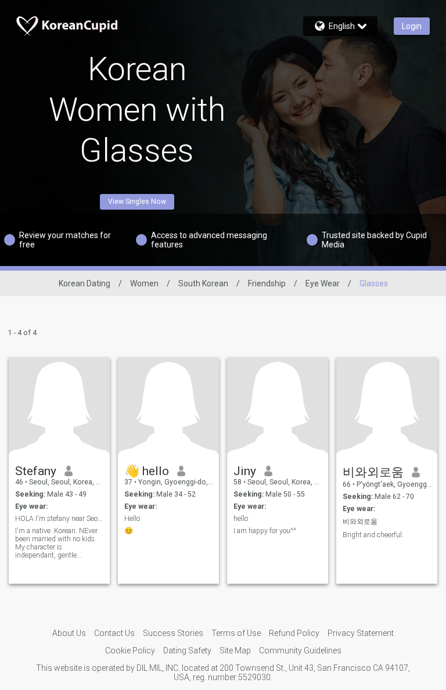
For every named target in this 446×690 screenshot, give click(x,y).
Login (412, 26)
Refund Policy (294, 633)
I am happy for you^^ (264, 531)
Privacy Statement (361, 633)
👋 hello (146, 471)
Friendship (267, 283)
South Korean (203, 283)
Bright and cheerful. (373, 535)
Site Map (235, 650)
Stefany (35, 471)
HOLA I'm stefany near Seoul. (59, 519)
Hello (132, 519)
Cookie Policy (130, 650)
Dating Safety (187, 650)
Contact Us (114, 633)
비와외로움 (373, 472)
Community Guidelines (300, 650)
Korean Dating (84, 283)
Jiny (244, 471)
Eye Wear (322, 283)
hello (240, 519)
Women (144, 283)
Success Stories (173, 633)
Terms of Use (236, 633)
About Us (69, 633)
